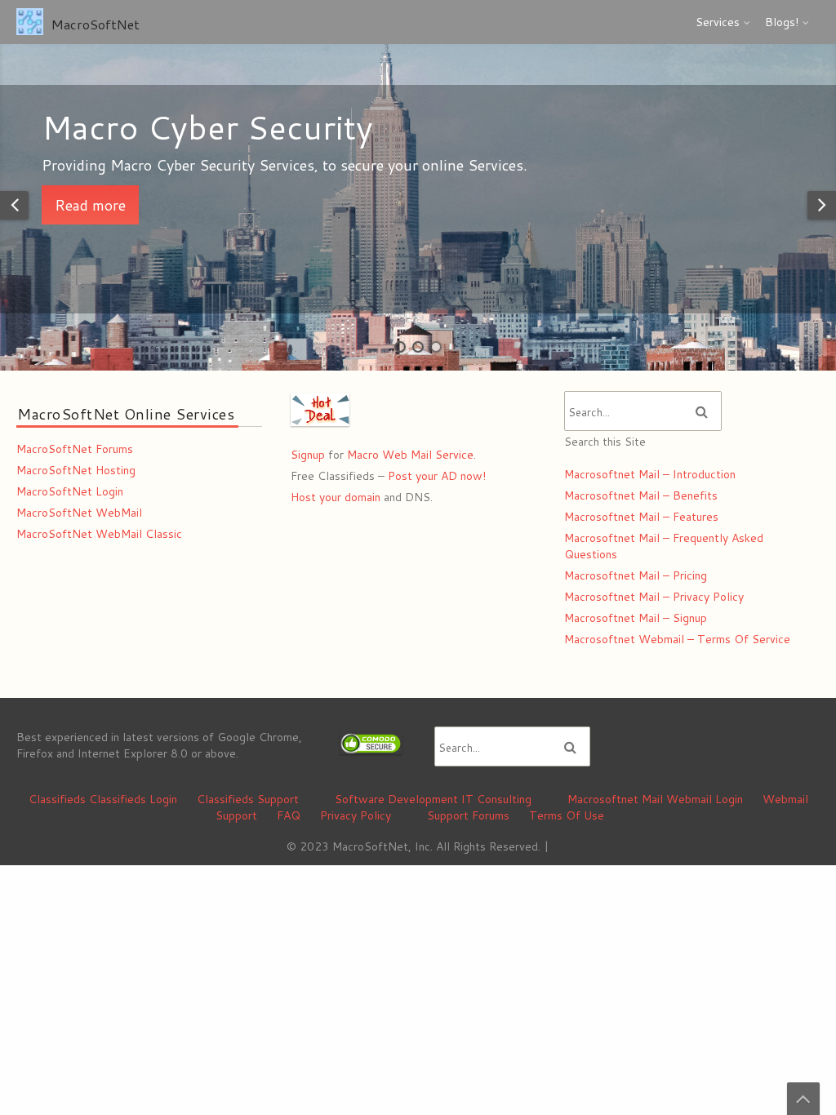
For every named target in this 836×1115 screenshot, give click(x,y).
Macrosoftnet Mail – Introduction (650, 474)
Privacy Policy (355, 815)
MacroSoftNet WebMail (79, 512)
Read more (232, 204)
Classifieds (57, 799)
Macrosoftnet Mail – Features (641, 517)
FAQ (288, 815)
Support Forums (468, 815)
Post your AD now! (437, 476)
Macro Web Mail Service (410, 454)
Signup (308, 454)
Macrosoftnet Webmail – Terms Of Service (677, 639)
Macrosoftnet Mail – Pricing (635, 575)
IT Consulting (496, 799)
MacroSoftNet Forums (74, 449)
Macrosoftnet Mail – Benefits (641, 495)
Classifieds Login (133, 799)
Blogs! (781, 22)
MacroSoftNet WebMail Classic (99, 534)
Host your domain (335, 497)
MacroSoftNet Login (69, 491)
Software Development (396, 799)
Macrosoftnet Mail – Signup (635, 618)
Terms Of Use (566, 815)
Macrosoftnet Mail (615, 799)
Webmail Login (704, 799)
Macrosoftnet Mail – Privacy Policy (654, 597)
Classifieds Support (248, 799)
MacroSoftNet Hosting (76, 470)
